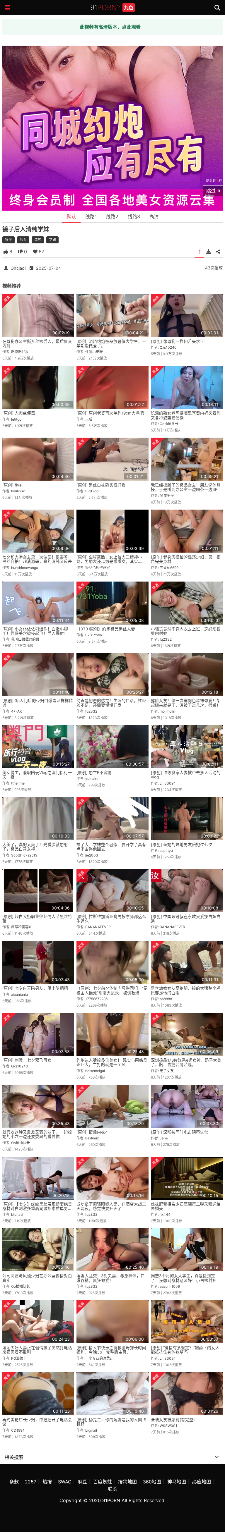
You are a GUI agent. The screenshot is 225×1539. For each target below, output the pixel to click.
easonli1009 (170, 1286)
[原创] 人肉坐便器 (18, 413)
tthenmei (18, 783)
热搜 (47, 1482)
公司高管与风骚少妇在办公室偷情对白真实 (37, 1277)
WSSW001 (168, 1425)
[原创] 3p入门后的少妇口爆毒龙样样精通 (37, 702)
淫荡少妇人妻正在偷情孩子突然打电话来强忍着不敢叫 (37, 1349)
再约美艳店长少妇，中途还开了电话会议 (37, 1421)
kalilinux (18, 491)
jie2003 (91, 855)
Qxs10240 (168, 347)
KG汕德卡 (19, 1358)
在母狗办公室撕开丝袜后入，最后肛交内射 (37, 343)
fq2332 (166, 639)
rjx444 (165, 1214)
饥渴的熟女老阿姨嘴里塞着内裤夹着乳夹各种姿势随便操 (186, 415)
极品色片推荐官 (97, 567)
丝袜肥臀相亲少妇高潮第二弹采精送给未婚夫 (186, 1206)
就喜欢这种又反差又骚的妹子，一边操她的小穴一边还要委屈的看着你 (37, 1134)
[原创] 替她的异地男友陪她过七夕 (181, 844)
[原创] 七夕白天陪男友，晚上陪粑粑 (35, 988)
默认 (71, 216)
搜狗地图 (127, 1482)
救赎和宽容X (21, 927)
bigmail (91, 1430)
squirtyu (166, 850)
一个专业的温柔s (98, 1358)
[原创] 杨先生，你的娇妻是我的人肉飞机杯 (111, 1421)
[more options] (217, 1457)
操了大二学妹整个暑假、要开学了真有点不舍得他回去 (111, 846)
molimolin (167, 711)
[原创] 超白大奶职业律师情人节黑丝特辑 (37, 918)
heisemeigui (95, 1071)
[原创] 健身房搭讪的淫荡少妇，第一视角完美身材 (186, 559)
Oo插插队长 (169, 424)
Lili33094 (168, 783)
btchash (17, 1214)
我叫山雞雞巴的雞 (25, 639)
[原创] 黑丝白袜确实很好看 (101, 485)
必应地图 (201, 1482)
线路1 (91, 216)
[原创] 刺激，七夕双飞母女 (27, 1060)
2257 (30, 1482)
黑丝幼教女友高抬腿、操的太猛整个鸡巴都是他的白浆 (186, 990)
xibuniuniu (19, 994)
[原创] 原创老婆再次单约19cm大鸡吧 (110, 413)
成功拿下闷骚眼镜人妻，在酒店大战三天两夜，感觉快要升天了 (111, 1206)
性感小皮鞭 (94, 352)
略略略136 (19, 352)
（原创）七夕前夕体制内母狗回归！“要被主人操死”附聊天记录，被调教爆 (112, 990)
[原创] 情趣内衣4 (92, 1132)
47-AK (16, 711)
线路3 (134, 216)
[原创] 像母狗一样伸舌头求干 (177, 341)
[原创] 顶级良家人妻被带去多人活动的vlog (186, 774)
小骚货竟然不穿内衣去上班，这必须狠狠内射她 (186, 631)
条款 (14, 1482)
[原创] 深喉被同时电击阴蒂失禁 (179, 1132)
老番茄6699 (169, 567)
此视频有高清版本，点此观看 (110, 27)
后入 (23, 240)
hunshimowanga (24, 567)
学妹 (52, 240)
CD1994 (18, 1430)
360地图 (152, 1482)
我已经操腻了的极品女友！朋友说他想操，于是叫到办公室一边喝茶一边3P (186, 487)
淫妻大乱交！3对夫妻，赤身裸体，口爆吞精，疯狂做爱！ (110, 1277)
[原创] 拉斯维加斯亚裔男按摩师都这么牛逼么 (111, 918)
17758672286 (96, 999)
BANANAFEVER (98, 927)
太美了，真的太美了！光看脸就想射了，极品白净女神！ (35, 846)
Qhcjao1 (18, 267)
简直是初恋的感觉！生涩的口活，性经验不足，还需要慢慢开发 (111, 702)
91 (111, 7)
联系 (112, 1489)
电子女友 (167, 1071)
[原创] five (12, 485)
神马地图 (176, 1482)
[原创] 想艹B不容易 (94, 772)
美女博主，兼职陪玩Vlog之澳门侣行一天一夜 (37, 774)
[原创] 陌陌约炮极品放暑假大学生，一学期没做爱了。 (111, 343)
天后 (88, 419)
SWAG (64, 1482)
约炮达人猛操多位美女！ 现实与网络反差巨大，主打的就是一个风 (111, 1062)
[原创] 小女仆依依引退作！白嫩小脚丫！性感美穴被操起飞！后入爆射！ (35, 631)
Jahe (164, 1138)
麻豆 (82, 1482)
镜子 (8, 240)
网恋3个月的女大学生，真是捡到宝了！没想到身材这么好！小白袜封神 (184, 1277)
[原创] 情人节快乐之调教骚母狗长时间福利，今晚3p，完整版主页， (111, 1349)
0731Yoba (93, 635)
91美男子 (167, 495)
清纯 (37, 240)
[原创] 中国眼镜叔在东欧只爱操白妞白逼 (186, 918)
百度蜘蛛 (102, 1482)
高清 (154, 216)
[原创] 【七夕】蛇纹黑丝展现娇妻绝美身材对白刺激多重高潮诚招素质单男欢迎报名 (37, 1208)
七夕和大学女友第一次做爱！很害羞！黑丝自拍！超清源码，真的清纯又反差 (37, 559)
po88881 (167, 999)
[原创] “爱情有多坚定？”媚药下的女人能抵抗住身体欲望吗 (185, 1349)
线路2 (112, 216)
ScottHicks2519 (24, 855)
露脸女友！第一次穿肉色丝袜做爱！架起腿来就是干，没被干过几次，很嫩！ (186, 702)
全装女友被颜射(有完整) (173, 1419)
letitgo (16, 419)
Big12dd (91, 491)
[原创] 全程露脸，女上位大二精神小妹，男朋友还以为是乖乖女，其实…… (110, 559)
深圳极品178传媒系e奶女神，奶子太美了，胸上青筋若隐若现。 (186, 1062)
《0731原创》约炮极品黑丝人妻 (105, 629)
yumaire (91, 778)
